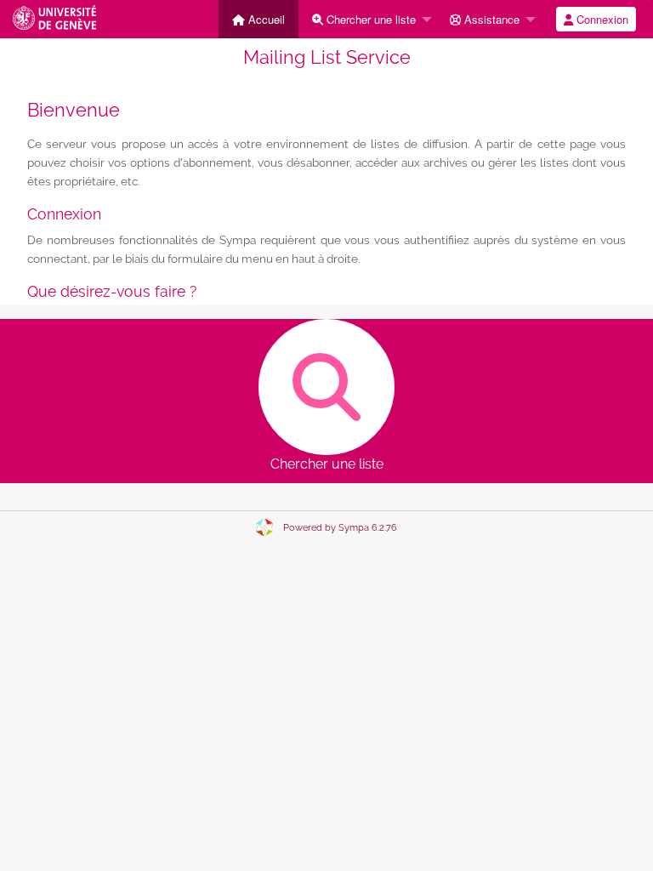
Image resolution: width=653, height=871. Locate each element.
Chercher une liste (369, 19)
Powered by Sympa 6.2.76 (340, 527)
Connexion (600, 19)
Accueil (265, 19)
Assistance (490, 19)
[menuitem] (258, 19)
